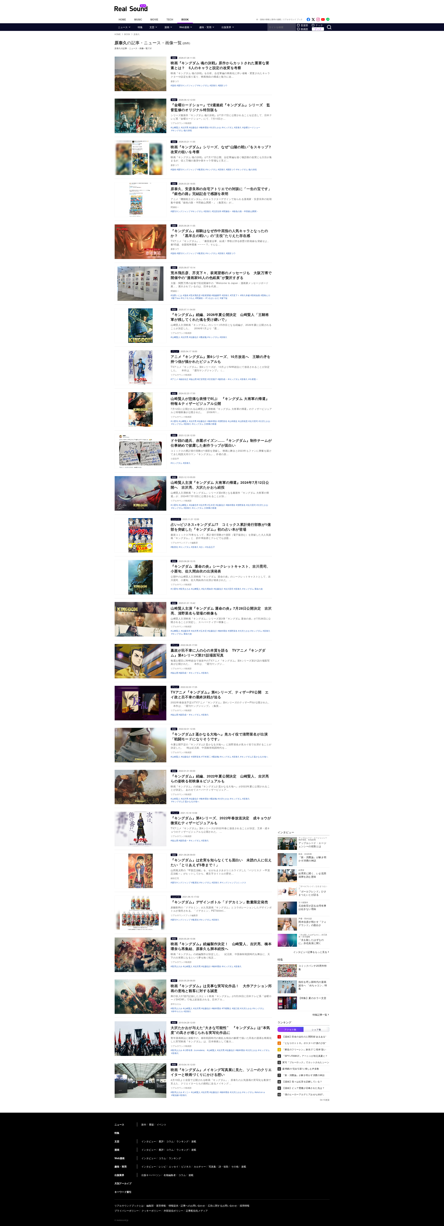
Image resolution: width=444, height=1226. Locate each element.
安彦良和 (217, 211)
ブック (318, 29)
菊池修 (176, 1095)
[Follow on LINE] (328, 19)
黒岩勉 (203, 337)
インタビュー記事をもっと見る (310, 952)
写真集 (212, 1166)
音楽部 (304, 25)
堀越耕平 (217, 295)
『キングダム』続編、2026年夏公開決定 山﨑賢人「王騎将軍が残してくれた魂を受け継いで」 (220, 317)
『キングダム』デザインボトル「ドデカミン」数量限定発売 (219, 901)
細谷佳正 (184, 379)
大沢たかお (216, 127)
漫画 (166, 27)
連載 (193, 1141)
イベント (161, 1124)
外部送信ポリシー (173, 1210)
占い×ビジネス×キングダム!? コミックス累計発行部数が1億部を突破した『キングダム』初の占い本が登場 (221, 527)
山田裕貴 (243, 421)
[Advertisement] (245, 8)
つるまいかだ (213, 298)
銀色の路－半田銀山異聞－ (245, 211)
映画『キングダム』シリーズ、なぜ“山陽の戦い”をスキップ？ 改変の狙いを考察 (223, 149)
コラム (170, 1141)
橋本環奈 (204, 127)
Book (185, 19)
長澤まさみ (185, 588)
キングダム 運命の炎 (253, 588)
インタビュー (148, 1141)
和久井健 (245, 295)
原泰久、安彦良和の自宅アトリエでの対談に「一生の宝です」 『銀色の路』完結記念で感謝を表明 (223, 191)
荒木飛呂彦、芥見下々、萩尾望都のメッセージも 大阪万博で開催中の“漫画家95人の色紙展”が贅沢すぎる (221, 275)
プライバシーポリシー (126, 1210)
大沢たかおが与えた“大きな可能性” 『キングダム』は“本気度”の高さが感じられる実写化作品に (220, 1030)
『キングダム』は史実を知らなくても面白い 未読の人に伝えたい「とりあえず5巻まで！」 (221, 862)
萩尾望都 (207, 295)
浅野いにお (177, 295)
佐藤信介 (194, 127)
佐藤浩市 (194, 505)
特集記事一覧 (320, 1014)
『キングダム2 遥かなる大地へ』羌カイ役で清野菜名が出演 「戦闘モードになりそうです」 (221, 736)
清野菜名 (223, 421)
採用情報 (244, 1205)
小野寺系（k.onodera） (195, 1050)
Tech (169, 19)
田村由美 (256, 295)
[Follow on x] (313, 19)
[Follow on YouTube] (323, 19)
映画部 (304, 29)
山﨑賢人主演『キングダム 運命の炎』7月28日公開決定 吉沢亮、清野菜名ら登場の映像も (221, 611)
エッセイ (173, 1166)
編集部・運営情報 (156, 1205)
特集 (140, 27)
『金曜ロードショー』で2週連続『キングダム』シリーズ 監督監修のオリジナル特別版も (220, 107)
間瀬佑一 (227, 211)
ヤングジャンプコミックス (233, 882)
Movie (154, 19)
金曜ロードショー (252, 127)
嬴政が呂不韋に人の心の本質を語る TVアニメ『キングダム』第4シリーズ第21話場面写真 (218, 653)
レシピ (162, 1166)
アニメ (175, 351)
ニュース (123, 27)
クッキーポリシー (151, 1210)
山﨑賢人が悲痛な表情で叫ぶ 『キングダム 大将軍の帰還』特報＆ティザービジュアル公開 (220, 401)
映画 (174, 99)
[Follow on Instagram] (318, 19)
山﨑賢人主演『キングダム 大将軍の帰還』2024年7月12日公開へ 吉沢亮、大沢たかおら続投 (220, 485)
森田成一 (223, 379)
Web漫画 (184, 27)
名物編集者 (170, 1175)
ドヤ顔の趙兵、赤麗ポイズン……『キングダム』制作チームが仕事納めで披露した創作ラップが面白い (221, 443)
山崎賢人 (176, 756)
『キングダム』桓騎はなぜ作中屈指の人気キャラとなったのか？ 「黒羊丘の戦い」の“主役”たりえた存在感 (219, 233)
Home (122, 19)
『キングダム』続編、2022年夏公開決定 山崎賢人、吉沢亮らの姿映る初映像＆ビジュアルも (220, 778)
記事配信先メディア (197, 1210)
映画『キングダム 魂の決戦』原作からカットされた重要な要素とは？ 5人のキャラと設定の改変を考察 (220, 65)
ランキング (182, 1141)
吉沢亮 (185, 127)
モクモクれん (188, 298)
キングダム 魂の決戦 (182, 130)
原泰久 (214, 85)
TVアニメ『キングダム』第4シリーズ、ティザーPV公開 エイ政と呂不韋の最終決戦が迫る (220, 694)
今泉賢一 (254, 379)
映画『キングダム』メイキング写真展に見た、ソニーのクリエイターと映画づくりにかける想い (221, 1072)
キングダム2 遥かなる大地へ (254, 756)
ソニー (187, 1092)
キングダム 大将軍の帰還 (204, 423)
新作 (143, 1124)
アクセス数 (290, 1029)
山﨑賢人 (176, 127)
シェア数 (316, 1029)
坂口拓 (236, 1008)
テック (319, 25)
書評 (161, 1141)
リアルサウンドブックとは (129, 1205)
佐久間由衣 (208, 588)
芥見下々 (235, 295)
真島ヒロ (266, 295)
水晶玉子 (211, 547)
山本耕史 (233, 421)
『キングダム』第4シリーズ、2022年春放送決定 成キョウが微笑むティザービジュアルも (221, 820)
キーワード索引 (122, 1192)
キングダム (204, 85)
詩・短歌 (223, 1166)
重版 (151, 1124)
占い (202, 547)
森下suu (176, 298)
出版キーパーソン (151, 1175)
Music (138, 19)
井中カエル (178, 1011)
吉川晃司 (254, 421)
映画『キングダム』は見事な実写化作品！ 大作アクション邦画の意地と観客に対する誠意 (221, 988)
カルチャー (200, 1166)
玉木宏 (212, 505)
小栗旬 (175, 421)
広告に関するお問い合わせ (222, 1205)
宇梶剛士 (227, 1008)
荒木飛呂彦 (195, 295)
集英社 (202, 169)
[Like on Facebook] (308, 19)
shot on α (260, 1092)
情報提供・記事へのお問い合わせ (187, 1205)
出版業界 (226, 27)
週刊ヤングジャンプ (187, 85)
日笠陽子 (213, 379)
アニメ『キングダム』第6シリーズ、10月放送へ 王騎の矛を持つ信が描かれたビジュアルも (221, 359)
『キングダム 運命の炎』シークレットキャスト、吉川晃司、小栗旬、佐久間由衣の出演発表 (220, 569)
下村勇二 (207, 756)
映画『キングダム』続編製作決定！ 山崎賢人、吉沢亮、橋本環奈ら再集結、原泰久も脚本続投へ (221, 946)
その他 (234, 1166)
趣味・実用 (205, 27)
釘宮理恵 (202, 379)
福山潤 (193, 379)
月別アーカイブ (122, 1183)
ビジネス (186, 1166)
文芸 (152, 27)
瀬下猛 (224, 298)
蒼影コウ (223, 85)
